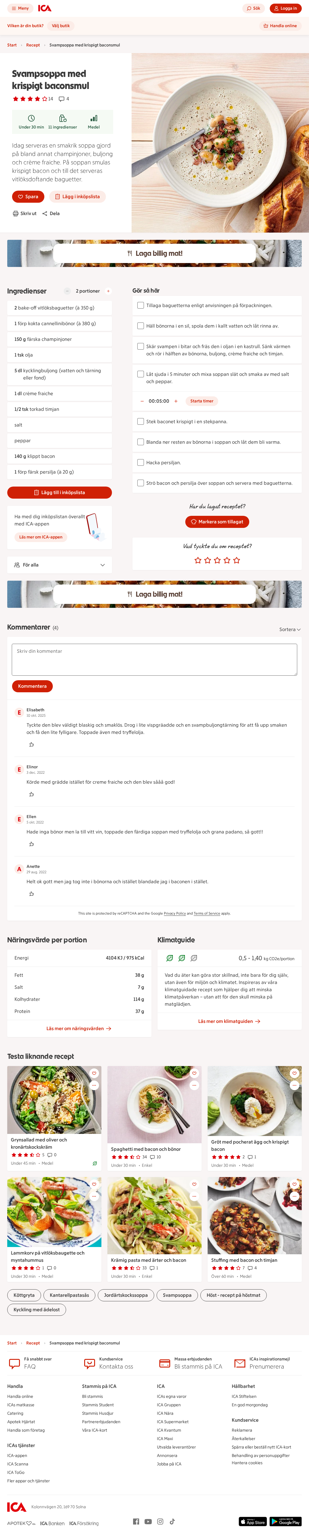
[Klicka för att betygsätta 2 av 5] (207, 560)
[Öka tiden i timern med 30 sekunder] (176, 401)
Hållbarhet (243, 1386)
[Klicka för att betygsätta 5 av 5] (236, 560)
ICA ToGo (15, 1472)
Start (12, 45)
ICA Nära (165, 1413)
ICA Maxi (165, 1438)
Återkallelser (243, 1438)
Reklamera (242, 1430)
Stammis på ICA (99, 1386)
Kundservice (245, 1420)
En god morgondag (250, 1404)
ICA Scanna (17, 1464)
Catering (15, 1413)
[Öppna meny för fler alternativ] (94, 1085)
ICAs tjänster (21, 1445)
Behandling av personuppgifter (261, 1455)
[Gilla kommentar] (31, 744)
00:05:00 (159, 401)
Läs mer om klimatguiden (225, 1021)
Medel (94, 127)
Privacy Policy (175, 913)
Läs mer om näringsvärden (75, 1028)
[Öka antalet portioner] (108, 291)
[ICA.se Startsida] (45, 8)
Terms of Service (207, 913)
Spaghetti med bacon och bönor (146, 1149)
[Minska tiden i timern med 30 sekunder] (142, 401)
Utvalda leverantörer (176, 1447)
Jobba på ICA (169, 1464)
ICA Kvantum (169, 1430)
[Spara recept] (94, 1073)
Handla (15, 1386)
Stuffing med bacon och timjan (244, 1260)
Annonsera (167, 1455)
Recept (33, 45)
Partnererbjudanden (101, 1421)
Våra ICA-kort (94, 1430)
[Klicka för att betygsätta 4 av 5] (227, 560)
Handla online (20, 1396)
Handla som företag (26, 1430)
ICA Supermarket (173, 1421)
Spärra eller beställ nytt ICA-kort (261, 1447)
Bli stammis (92, 1396)
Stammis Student (98, 1404)
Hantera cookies (247, 1462)
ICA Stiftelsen (244, 1396)
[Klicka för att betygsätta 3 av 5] (217, 560)
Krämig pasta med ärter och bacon (148, 1260)
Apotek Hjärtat (21, 1421)
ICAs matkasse (20, 1404)
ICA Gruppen (169, 1404)
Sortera (287, 629)
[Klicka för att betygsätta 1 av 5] (198, 560)
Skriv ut (29, 213)
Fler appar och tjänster (28, 1481)
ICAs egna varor (171, 1396)
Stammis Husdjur (97, 1413)
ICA (161, 1386)
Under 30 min (31, 127)
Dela (55, 213)
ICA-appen (17, 1455)
